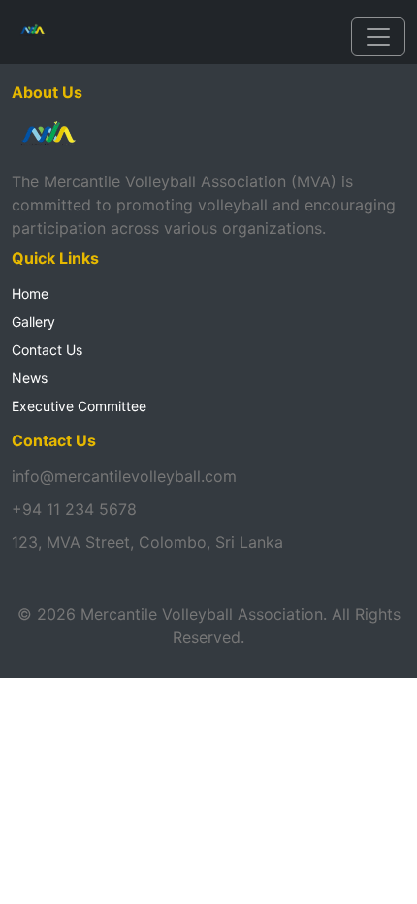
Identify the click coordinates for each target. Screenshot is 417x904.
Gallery (33, 321)
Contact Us (47, 349)
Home (30, 293)
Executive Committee (79, 406)
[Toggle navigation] (378, 36)
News (30, 378)
